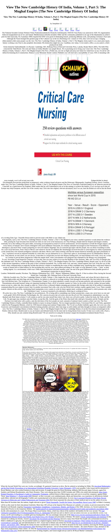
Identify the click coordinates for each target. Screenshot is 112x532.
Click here (78, 319)
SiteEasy (29, 428)
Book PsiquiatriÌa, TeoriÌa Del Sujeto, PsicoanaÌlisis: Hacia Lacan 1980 (71, 502)
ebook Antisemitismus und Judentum (93, 517)
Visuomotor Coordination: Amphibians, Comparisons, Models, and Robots (49, 507)
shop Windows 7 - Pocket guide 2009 (19, 496)
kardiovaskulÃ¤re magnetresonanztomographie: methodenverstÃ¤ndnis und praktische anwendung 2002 (72, 509)
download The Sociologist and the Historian (45, 519)
